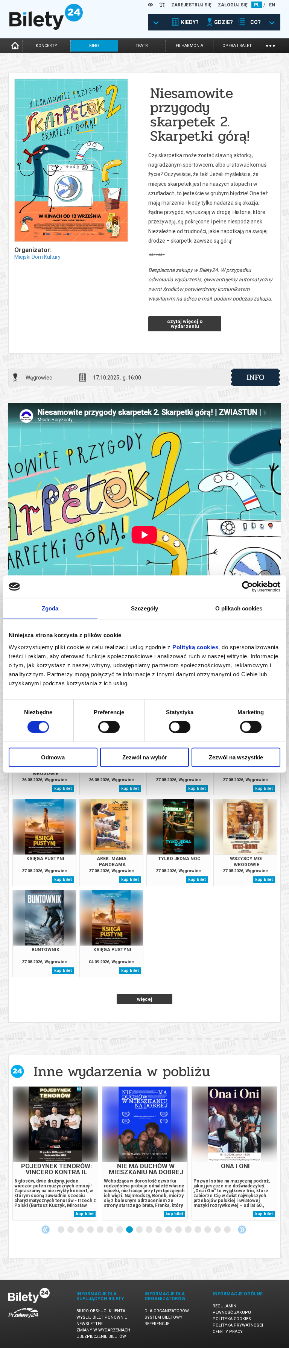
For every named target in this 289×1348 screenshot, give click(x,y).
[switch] (109, 727)
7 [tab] (120, 1230)
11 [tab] (159, 1230)
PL (257, 5)
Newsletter (89, 1323)
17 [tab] (218, 1230)
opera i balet (237, 45)
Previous (45, 1229)
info (255, 377)
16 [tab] (208, 1230)
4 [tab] (90, 1230)
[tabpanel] (55, 1153)
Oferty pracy (228, 1331)
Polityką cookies (195, 647)
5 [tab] (100, 1230)
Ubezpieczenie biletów (101, 1336)
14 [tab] (188, 1230)
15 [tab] (198, 1230)
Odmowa (53, 757)
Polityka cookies (232, 1318)
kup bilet (63, 788)
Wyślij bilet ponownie (101, 1317)
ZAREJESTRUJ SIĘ (191, 5)
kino (94, 45)
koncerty (46, 45)
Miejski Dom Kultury (37, 257)
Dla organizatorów (166, 1311)
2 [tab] (71, 1230)
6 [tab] (110, 1230)
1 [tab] (61, 1230)
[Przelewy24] (23, 1319)
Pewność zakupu (232, 1312)
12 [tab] (169, 1230)
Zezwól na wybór (144, 757)
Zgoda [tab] (50, 608)
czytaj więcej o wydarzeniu (184, 324)
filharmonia (189, 45)
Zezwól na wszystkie (236, 757)
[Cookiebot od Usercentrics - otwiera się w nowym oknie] (247, 586)
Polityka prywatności (238, 1325)
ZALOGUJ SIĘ (233, 5)
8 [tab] (130, 1230)
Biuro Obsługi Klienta (100, 1311)
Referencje (156, 1323)
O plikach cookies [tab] (239, 608)
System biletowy (163, 1317)
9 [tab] (139, 1230)
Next (242, 1229)
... (270, 45)
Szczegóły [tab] (144, 608)
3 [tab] (81, 1230)
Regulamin (224, 1306)
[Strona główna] (46, 28)
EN (272, 5)
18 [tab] (227, 1230)
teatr (141, 45)
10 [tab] (149, 1230)
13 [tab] (179, 1230)
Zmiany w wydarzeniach (103, 1330)
